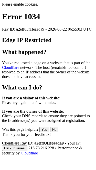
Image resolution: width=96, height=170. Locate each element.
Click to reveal (14, 148)
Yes (44, 130)
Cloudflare (10, 67)
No (54, 130)
